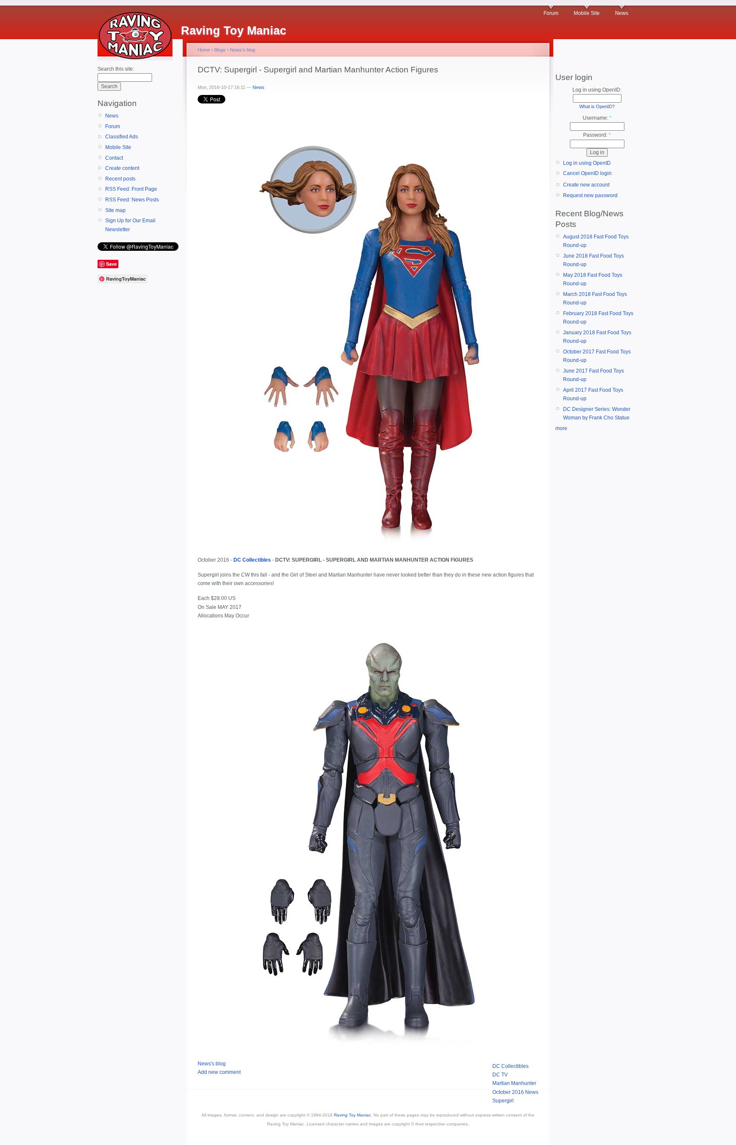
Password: (597, 135)
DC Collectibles (510, 1066)
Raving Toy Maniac (352, 1115)
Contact (114, 158)
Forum (550, 13)
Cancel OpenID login (587, 173)
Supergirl (503, 1101)
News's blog (242, 49)
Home (204, 49)
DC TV (500, 1075)
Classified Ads (121, 137)
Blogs (220, 49)
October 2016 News (515, 1092)
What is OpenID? (597, 106)
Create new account (586, 185)
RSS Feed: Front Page (131, 189)
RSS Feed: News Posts (132, 200)
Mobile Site (587, 13)
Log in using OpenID (587, 163)
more (561, 428)
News (621, 13)
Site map (115, 210)
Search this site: (116, 69)
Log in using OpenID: (596, 90)
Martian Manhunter (514, 1083)
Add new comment (219, 1072)
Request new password (590, 195)
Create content (122, 168)
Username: (597, 118)
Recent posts (120, 179)
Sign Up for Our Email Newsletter (130, 225)
